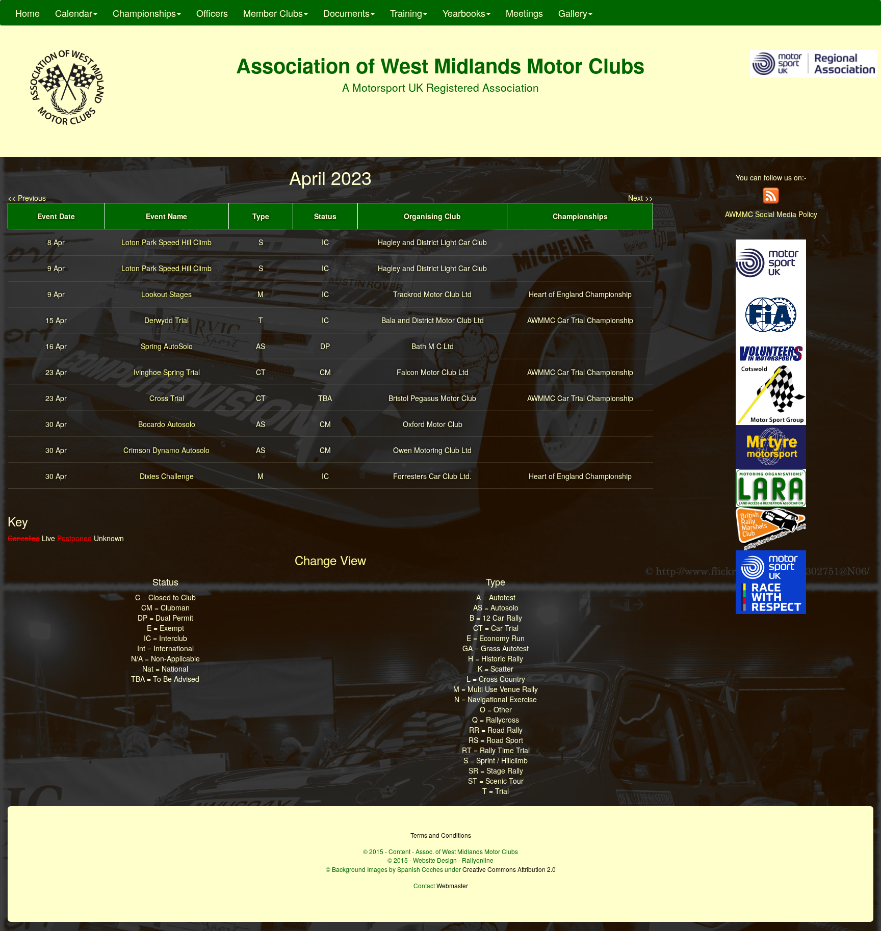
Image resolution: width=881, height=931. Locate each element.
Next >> (640, 198)
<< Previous (27, 198)
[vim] (771, 353)
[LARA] (771, 487)
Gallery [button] (572, 12)
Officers (212, 12)
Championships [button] (144, 12)
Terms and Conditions (440, 835)
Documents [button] (346, 12)
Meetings (524, 12)
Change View (330, 560)
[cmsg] (771, 393)
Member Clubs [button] (273, 12)
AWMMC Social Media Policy (771, 214)
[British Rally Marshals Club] (771, 527)
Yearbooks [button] (464, 12)
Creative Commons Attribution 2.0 (509, 869)
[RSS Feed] (771, 195)
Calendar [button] (73, 12)
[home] (67, 87)
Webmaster (452, 885)
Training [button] (406, 12)
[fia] (771, 313)
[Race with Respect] (771, 581)
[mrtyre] (771, 446)
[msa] (771, 262)
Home (27, 12)
